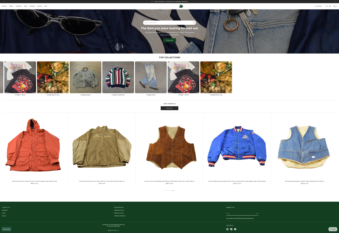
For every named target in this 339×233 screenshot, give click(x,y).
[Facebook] (235, 229)
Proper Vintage (119, 224)
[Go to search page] (327, 6)
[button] (327, 6)
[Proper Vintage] (181, 6)
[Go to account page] (330, 6)
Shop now (169, 40)
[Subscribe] (257, 213)
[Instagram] (227, 229)
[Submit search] (193, 22)
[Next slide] (172, 190)
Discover (169, 108)
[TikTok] (231, 229)
